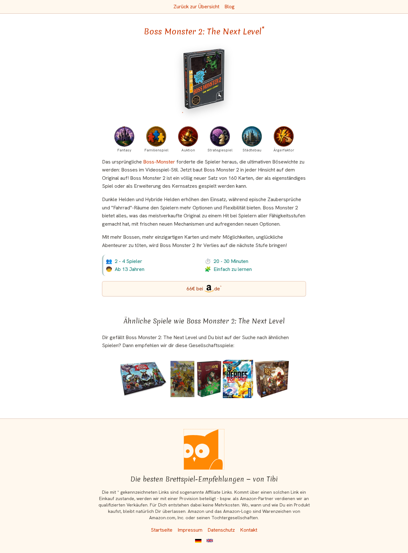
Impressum (190, 530)
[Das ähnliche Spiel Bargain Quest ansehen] (272, 379)
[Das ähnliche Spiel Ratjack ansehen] (209, 379)
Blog (229, 6)
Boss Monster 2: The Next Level (204, 31)
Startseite (161, 530)
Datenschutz (221, 530)
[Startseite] (204, 449)
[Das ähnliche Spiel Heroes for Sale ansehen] (238, 379)
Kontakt (248, 530)
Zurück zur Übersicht (196, 6)
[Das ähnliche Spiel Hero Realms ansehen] (143, 379)
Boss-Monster (159, 161)
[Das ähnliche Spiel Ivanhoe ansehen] (182, 379)
